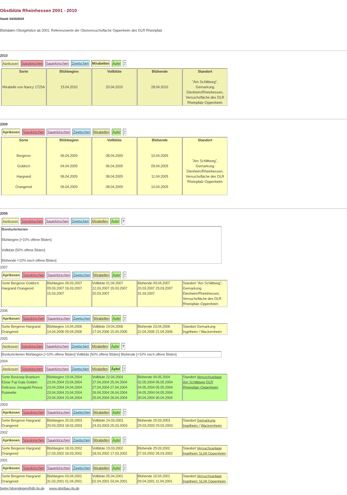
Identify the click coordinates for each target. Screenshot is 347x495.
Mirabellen (101, 132)
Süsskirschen (32, 63)
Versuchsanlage (209, 377)
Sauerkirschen (57, 63)
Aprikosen (10, 63)
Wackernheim (211, 426)
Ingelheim (191, 453)
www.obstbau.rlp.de (64, 488)
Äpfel (116, 63)
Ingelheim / (191, 426)
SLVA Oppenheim (212, 453)
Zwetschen (80, 63)
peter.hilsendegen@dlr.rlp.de (22, 488)
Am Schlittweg (194, 382)
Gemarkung (206, 420)
